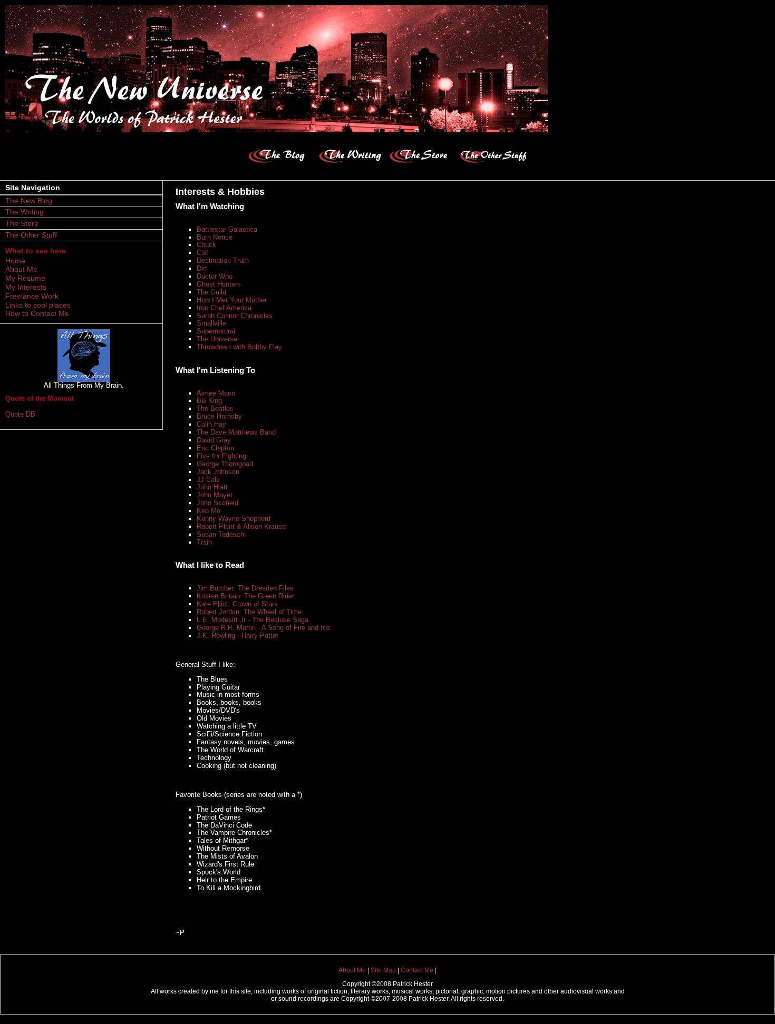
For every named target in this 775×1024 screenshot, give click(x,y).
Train (204, 542)
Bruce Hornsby (219, 416)
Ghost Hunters (219, 284)
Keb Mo (208, 511)
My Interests (25, 287)
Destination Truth (223, 260)
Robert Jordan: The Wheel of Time (249, 612)
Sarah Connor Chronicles (235, 316)
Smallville (211, 323)
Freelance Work (32, 296)
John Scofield (217, 503)
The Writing (24, 212)
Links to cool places (38, 305)
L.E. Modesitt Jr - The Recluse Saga (252, 620)
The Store (21, 223)
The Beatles (215, 408)
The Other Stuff (31, 235)
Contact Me (417, 970)
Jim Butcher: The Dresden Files (245, 588)
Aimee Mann (216, 393)
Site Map (383, 970)
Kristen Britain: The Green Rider (245, 596)
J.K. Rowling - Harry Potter (237, 635)
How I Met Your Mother (232, 300)
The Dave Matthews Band (236, 432)
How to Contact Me (37, 313)
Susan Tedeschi (221, 534)
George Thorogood (225, 464)
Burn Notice (214, 237)
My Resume (25, 278)
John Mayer (214, 495)
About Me (21, 269)
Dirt (202, 268)
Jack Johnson (218, 472)
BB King (209, 401)
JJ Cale (208, 480)
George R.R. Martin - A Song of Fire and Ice (263, 628)
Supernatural (216, 331)
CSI (202, 253)
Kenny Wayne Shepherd (233, 519)
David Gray (214, 440)
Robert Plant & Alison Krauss (241, 526)
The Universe (217, 339)
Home (15, 261)
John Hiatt (212, 487)
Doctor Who (214, 276)
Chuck (206, 245)
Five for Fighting (221, 456)
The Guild (211, 292)
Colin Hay (211, 424)
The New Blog (28, 200)
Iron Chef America (224, 308)
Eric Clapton (215, 448)
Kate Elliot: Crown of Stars (237, 604)
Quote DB (20, 414)
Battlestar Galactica (227, 229)
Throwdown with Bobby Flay (239, 347)
